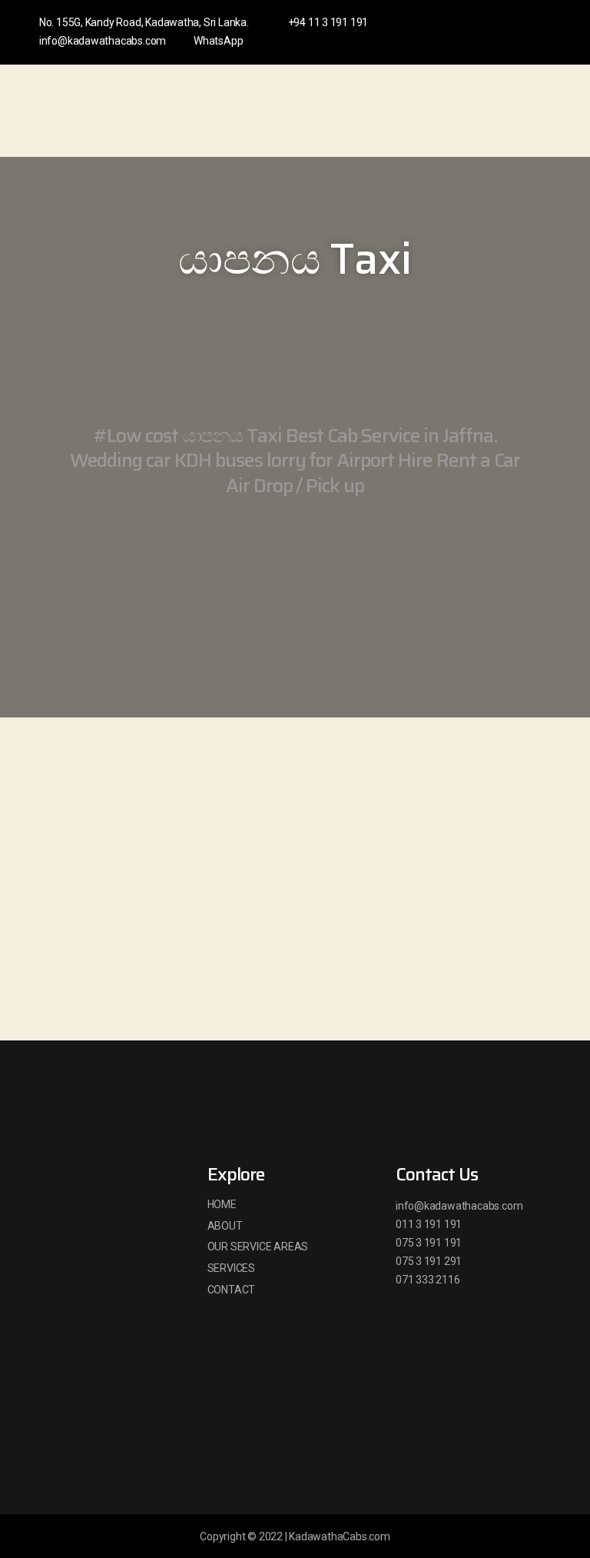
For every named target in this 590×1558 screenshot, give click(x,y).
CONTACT (231, 1289)
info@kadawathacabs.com (102, 41)
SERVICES (231, 1268)
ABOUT (225, 1226)
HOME (222, 1204)
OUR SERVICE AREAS (257, 1246)
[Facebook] (484, 32)
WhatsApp (218, 41)
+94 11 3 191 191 (328, 22)
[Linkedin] (509, 32)
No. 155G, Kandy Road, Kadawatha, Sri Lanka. (144, 22)
